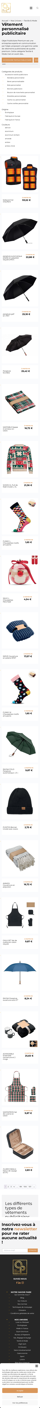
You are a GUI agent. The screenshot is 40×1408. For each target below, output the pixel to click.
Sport (22, 1356)
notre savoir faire (21, 1292)
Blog (22, 1298)
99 (21, 1187)
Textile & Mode (22, 1341)
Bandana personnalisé (15, 78)
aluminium (9, 131)
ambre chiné (10, 146)
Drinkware (22, 1347)
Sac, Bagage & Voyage (22, 1338)
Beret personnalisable (15, 81)
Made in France (22, 1328)
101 (30, 1187)
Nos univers (21, 1320)
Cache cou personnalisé (16, 100)
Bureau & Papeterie (22, 1335)
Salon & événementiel (22, 1350)
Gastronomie (22, 1353)
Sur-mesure (22, 1301)
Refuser (20, 1397)
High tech (22, 1344)
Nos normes (22, 1304)
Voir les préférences (20, 1403)
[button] (37, 1366)
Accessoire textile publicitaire (16, 75)
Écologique (9, 112)
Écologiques (22, 1325)
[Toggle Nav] (23, 8)
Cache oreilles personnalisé (17, 103)
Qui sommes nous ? (22, 1295)
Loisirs (22, 1360)
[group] (17, 60)
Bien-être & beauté (22, 1363)
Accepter (20, 1390)
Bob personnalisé (14, 85)
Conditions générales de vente (22, 1313)
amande (8, 139)
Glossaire (22, 1310)
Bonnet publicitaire (14, 89)
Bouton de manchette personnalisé (21, 92)
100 (25, 1187)
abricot (8, 128)
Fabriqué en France (12, 120)
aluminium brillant (12, 135)
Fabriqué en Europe (12, 116)
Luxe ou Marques (22, 1322)
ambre (7, 142)
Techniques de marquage (22, 1307)
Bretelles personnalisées (16, 96)
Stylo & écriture (22, 1332)
